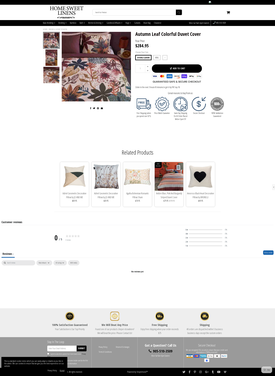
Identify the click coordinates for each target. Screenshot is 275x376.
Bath (82, 22)
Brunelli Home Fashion (58, 29)
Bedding (61, 22)
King (157, 57)
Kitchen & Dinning (95, 22)
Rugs (127, 22)
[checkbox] (73, 262)
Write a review (268, 252)
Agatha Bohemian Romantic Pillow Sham (137, 195)
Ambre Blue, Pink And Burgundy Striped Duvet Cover (169, 195)
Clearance (157, 22)
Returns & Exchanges (122, 347)
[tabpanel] (137, 281)
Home (45, 29)
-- (165, 57)
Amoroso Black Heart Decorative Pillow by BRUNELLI (200, 195)
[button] (206, 230)
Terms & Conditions (105, 351)
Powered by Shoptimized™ (137, 371)
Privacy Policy (103, 347)
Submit (81, 348)
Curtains (137, 22)
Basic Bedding (48, 22)
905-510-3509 (221, 23)
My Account (226, 2)
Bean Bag (147, 22)
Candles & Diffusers (114, 22)
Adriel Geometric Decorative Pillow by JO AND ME (74, 195)
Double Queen (143, 57)
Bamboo (73, 22)
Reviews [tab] (8, 254)
